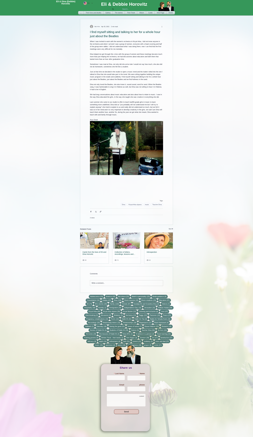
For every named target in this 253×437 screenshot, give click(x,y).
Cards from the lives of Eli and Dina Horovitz (94, 253)
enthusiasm (115, 341)
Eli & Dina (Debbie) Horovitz (65, 2)
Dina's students (149, 300)
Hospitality (90, 308)
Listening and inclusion (149, 311)
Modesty (119, 315)
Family (115, 304)
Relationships (130, 323)
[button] (131, 12)
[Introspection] (158, 241)
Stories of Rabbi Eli (99, 330)
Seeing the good (117, 326)
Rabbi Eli (127, 319)
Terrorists (92, 334)
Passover (155, 315)
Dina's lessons (132, 300)
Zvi (155, 338)
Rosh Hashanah (162, 323)
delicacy (93, 341)
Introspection (152, 252)
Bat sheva (124, 296)
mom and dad (162, 341)
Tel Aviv (163, 330)
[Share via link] (100, 212)
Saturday (102, 326)
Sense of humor (135, 326)
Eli (90, 304)
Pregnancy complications (98, 319)
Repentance (146, 323)
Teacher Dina (157, 204)
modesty (149, 341)
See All (171, 229)
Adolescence (97, 296)
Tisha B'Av (128, 334)
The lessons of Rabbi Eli (110, 334)
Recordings (94, 323)
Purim (115, 319)
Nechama (131, 315)
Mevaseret (106, 315)
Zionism (145, 338)
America (111, 296)
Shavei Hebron (152, 326)
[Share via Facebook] (91, 212)
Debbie (107, 300)
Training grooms (92, 338)
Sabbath (90, 326)
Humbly (103, 308)
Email (121, 385)
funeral (137, 341)
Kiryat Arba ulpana (135, 204)
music (147, 204)
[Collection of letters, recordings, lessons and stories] (126, 241)
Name (142, 373)
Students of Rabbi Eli (119, 330)
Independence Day (133, 308)
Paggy (143, 315)
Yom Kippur (132, 338)
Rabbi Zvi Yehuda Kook (161, 319)
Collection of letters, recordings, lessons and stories (124, 253)
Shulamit (167, 326)
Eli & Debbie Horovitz (124, 4)
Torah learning (164, 334)
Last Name (119, 373)
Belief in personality (141, 296)
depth (103, 341)
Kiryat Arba (95, 311)
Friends (127, 304)
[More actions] (162, 26)
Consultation (94, 300)
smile (158, 345)
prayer (148, 345)
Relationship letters (112, 323)
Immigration (116, 308)
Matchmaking (92, 315)
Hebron (166, 304)
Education (165, 300)
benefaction (167, 338)
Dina (123, 204)
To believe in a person (145, 334)
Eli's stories (101, 304)
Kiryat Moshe (130, 311)
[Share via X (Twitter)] (96, 212)
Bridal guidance (160, 296)
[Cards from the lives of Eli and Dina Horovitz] (94, 241)
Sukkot (135, 330)
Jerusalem (150, 308)
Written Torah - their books (113, 338)
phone (142, 385)
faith (127, 341)
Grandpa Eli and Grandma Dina (146, 304)
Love (165, 311)
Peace (167, 315)
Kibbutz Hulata (166, 308)
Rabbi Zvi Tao (141, 319)
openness (111, 345)
